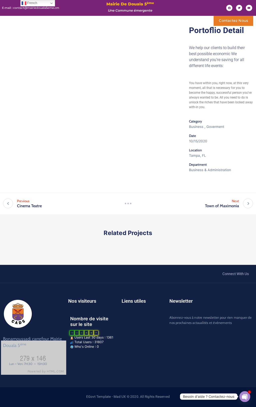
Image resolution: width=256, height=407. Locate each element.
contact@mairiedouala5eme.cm (36, 8)
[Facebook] (229, 8)
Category (195, 121)
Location (195, 150)
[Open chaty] (244, 396)
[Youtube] (249, 8)
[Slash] (128, 203)
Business (196, 127)
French (31, 3)
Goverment (215, 127)
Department (198, 165)
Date (192, 136)
